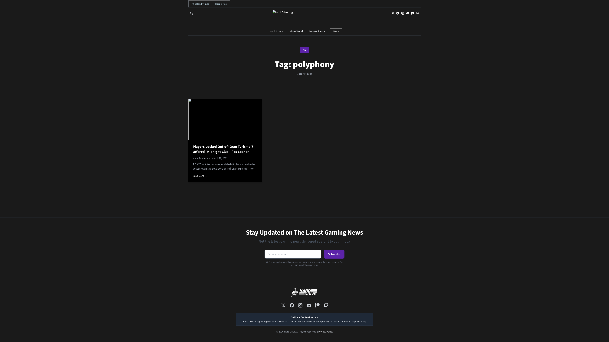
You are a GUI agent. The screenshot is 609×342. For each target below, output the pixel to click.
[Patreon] (412, 13)
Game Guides (315, 31)
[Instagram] (402, 13)
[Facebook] (397, 13)
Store (336, 31)
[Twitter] (392, 13)
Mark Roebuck (200, 158)
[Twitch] (417, 13)
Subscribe (334, 254)
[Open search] (191, 13)
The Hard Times (200, 4)
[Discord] (407, 13)
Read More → (200, 176)
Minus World (296, 31)
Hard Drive (221, 4)
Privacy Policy (325, 331)
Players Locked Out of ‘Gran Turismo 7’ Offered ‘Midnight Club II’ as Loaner (223, 149)
